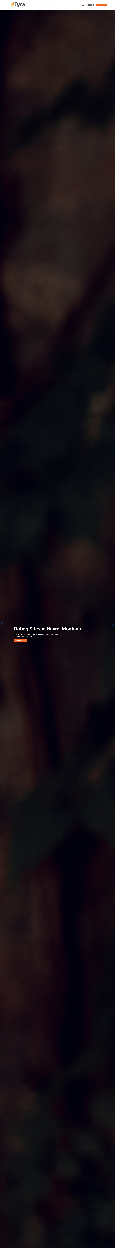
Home (37, 5)
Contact (68, 5)
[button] (113, 624)
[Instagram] (88, 5)
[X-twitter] (93, 5)
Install (54, 5)
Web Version (76, 5)
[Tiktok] (90, 5)
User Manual (45, 5)
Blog (60, 5)
